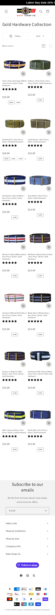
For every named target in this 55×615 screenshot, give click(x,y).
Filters (18, 36)
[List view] (51, 46)
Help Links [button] (11, 523)
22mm (21, 159)
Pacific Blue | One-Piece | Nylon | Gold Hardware (38, 431)
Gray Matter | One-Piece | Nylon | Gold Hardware (38, 197)
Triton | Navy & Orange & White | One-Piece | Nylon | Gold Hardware (14, 83)
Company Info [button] (13, 546)
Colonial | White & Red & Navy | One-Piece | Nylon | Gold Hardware (14, 315)
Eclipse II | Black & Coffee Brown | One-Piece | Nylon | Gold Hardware (13, 373)
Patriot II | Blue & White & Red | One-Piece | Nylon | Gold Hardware (14, 256)
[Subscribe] (45, 510)
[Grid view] (43, 46)
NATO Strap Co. (18, 610)
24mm (40, 100)
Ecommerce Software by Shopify (37, 610)
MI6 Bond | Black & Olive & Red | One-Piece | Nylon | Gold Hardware (40, 256)
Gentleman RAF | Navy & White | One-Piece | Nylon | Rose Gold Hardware (40, 373)
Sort (38, 36)
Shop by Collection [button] (16, 530)
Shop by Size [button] (12, 538)
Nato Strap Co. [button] (13, 553)
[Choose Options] (23, 73)
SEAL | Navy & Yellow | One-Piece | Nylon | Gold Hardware (14, 431)
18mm (11, 102)
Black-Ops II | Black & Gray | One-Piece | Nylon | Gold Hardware (39, 315)
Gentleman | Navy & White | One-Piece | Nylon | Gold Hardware (13, 198)
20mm (18, 102)
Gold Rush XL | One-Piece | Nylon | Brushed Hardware (12, 140)
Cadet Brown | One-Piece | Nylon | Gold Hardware (38, 140)
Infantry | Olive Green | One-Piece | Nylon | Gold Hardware (40, 82)
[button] (6, 11)
